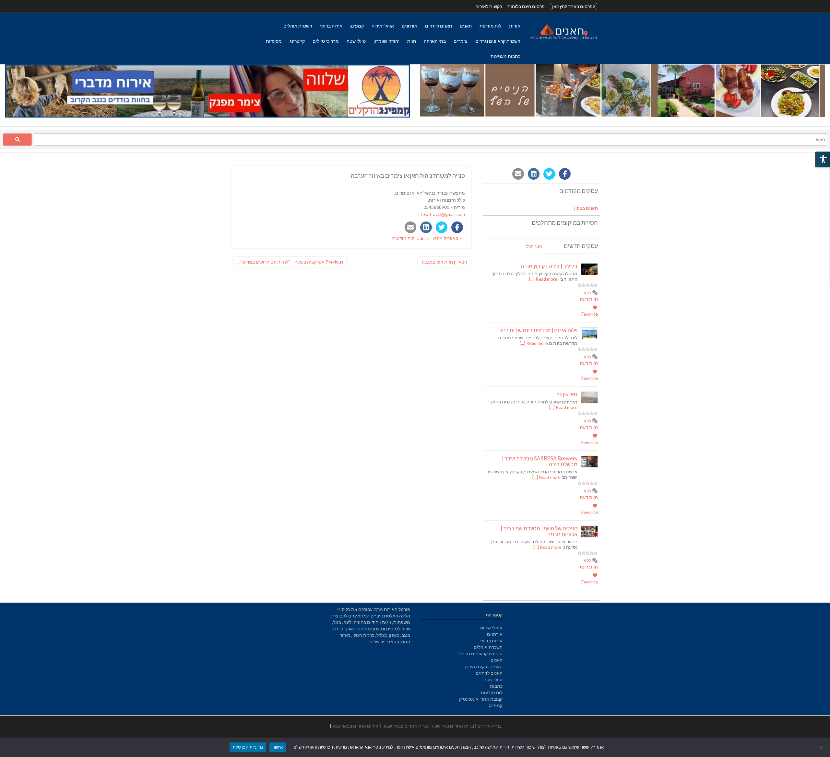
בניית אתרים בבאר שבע (406, 726)
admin (423, 238)
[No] (822, 747)
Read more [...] (543, 279)
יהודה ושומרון (386, 41)
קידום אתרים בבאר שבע (355, 726)
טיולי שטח (356, 41)
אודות (514, 25)
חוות (411, 41)
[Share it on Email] (410, 227)
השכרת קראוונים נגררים (497, 41)
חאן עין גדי (566, 394)
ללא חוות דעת (589, 296)
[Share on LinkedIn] (426, 227)
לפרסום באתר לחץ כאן (573, 6)
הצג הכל (534, 246)
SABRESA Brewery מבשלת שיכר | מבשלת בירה (539, 461)
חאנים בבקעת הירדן (484, 666)
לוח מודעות (490, 25)
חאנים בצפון (586, 208)
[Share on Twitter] (441, 227)
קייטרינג (297, 41)
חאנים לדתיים (438, 25)
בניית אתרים (490, 726)
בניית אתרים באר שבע (453, 726)
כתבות (496, 686)
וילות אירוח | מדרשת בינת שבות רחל (538, 330)
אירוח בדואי (331, 25)
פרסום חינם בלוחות (526, 6)
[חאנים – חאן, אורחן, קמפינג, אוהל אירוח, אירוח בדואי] (563, 39)
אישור (278, 747)
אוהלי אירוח (383, 25)
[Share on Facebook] (457, 227)
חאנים (466, 25)
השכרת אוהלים (297, 25)
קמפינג (357, 25)
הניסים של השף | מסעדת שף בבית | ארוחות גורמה (539, 531)
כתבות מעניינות (505, 56)
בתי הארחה (435, 41)
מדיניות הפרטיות (248, 747)
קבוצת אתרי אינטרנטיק (481, 699)
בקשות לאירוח (488, 6)
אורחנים (409, 25)
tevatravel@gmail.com (443, 214)
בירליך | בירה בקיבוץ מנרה (549, 266)
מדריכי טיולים (326, 41)
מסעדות (274, 41)
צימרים (461, 41)
